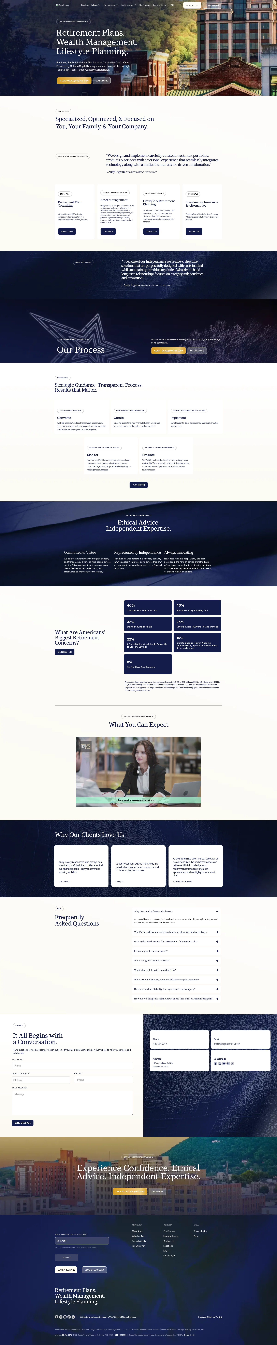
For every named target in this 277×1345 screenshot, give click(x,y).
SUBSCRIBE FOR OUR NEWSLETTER (71, 1234)
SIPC (70, 1335)
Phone (78, 1073)
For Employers (139, 1246)
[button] (99, 5)
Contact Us (168, 1241)
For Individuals (139, 1241)
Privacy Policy (200, 1231)
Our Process (169, 1231)
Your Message (20, 1088)
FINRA (65, 1335)
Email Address (20, 1074)
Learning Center (171, 1236)
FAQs (166, 1251)
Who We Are (138, 1236)
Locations (168, 1246)
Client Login (169, 1255)
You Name (18, 1059)
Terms (196, 1236)
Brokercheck (189, 1335)
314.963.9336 (121, 1335)
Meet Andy (137, 1231)
